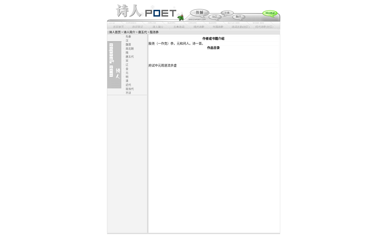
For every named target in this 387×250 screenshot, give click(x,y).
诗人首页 (115, 32)
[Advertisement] (213, 56)
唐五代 (142, 32)
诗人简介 (129, 32)
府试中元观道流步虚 (162, 65)
